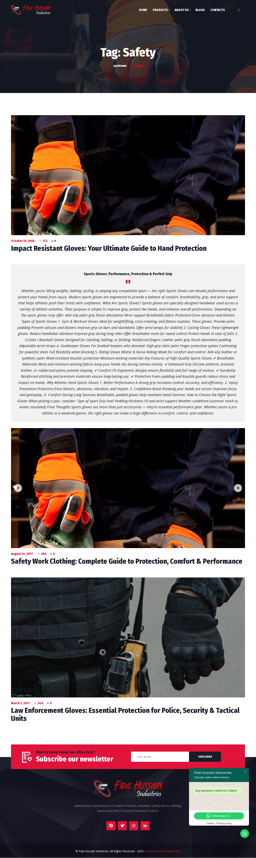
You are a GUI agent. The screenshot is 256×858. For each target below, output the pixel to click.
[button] (18, 488)
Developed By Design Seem (162, 851)
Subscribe (205, 756)
